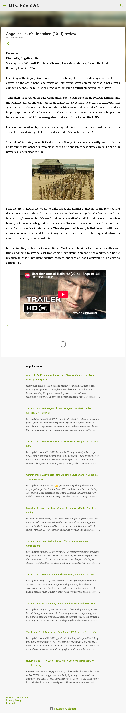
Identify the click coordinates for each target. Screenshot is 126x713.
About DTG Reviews (17, 697)
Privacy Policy (13, 700)
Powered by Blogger (64, 708)
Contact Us (12, 703)
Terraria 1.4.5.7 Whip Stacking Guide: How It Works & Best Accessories (61, 603)
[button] (8, 44)
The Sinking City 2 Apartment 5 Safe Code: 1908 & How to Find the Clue (62, 632)
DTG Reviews (24, 5)
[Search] (122, 5)
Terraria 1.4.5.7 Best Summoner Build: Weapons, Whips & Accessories (60, 574)
